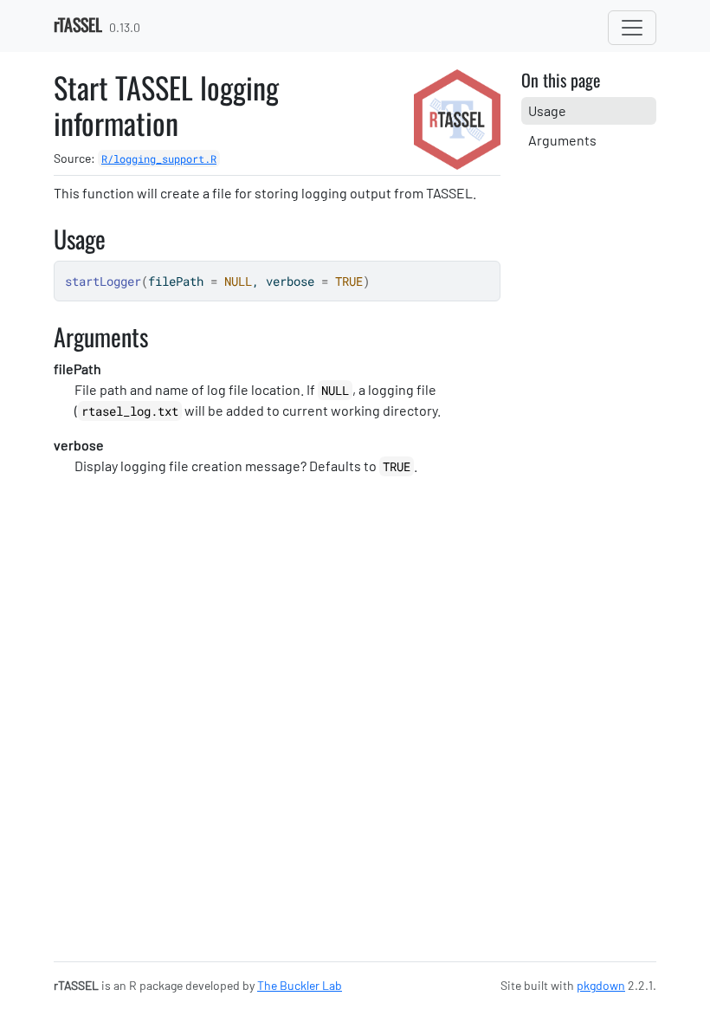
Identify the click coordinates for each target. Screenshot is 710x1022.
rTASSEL (78, 24)
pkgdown (601, 985)
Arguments (562, 140)
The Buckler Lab (299, 985)
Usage (547, 110)
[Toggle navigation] (632, 27)
